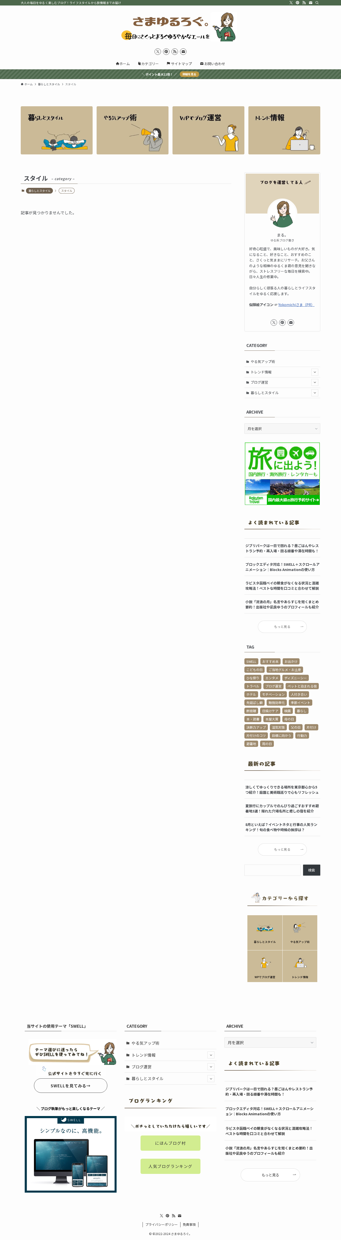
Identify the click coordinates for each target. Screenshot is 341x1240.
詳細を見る (189, 74)
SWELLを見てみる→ (71, 1086)
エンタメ (271, 678)
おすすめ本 (270, 661)
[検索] (317, 2)
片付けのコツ (256, 735)
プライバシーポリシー (161, 1224)
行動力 (302, 735)
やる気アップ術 (263, 361)
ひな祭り (252, 678)
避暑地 (251, 743)
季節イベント (300, 702)
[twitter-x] (291, 2)
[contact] (310, 2)
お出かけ (291, 661)
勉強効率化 (277, 702)
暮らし (302, 710)
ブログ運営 (259, 382)
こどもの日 (254, 669)
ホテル (251, 694)
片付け (311, 727)
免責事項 (189, 1224)
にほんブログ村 (170, 1143)
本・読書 (252, 719)
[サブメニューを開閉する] (314, 372)
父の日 (296, 727)
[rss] (304, 2)
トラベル (252, 686)
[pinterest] (297, 2)
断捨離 (251, 710)
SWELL (251, 661)
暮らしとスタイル (39, 191)
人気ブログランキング (170, 1166)
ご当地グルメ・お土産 (285, 669)
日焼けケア (270, 710)
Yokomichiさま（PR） (296, 304)
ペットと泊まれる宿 (302, 686)
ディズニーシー (295, 678)
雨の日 (267, 743)
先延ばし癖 (254, 702)
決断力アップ (256, 727)
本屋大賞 (271, 719)
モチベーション (273, 694)
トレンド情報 (261, 371)
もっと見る (282, 626)
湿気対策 (278, 727)
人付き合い (299, 694)
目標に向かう (281, 735)
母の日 (289, 719)
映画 (287, 710)
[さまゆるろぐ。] (170, 26)
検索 (311, 870)
